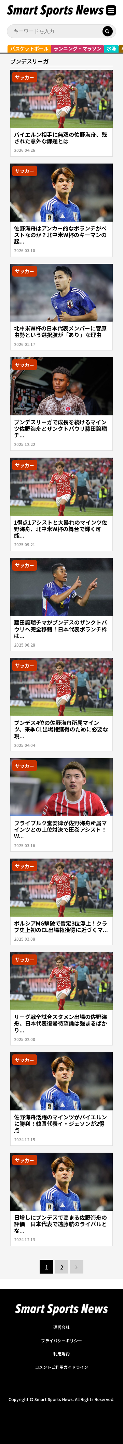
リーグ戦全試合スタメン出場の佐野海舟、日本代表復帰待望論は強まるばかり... (60, 1023)
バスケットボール (29, 48)
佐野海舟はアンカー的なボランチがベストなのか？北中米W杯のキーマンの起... (60, 234)
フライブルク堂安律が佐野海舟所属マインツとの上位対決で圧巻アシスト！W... (60, 829)
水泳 (111, 48)
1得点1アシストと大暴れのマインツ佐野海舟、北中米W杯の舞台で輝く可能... (60, 528)
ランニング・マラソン (77, 48)
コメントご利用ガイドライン (61, 1367)
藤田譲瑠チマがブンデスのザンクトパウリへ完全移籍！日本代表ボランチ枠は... (60, 628)
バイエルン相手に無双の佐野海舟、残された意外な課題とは (60, 137)
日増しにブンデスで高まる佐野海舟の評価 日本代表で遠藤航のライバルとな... (60, 1223)
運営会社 (61, 1327)
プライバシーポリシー (61, 1340)
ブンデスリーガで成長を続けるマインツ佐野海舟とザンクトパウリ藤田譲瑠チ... (60, 428)
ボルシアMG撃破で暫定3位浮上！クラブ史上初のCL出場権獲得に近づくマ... (61, 926)
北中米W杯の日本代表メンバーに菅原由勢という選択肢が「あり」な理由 (60, 331)
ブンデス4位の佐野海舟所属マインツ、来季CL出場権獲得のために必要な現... (61, 729)
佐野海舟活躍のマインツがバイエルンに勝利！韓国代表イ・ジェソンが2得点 (60, 1123)
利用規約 (61, 1353)
